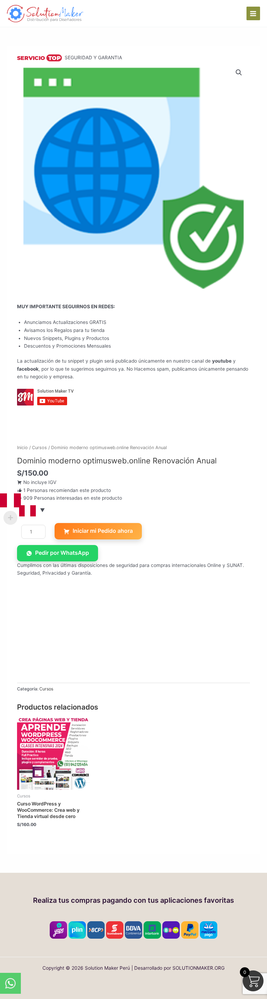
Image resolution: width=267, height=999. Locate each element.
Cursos (39, 447)
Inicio (22, 447)
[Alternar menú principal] (253, 13)
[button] (239, 72)
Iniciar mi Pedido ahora (103, 530)
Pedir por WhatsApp (62, 552)
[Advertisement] (133, 634)
